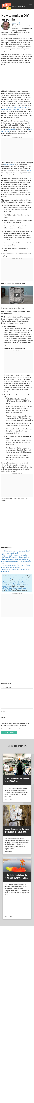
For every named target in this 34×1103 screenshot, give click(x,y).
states (29, 171)
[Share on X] (2, 549)
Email (3, 717)
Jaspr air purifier (10, 129)
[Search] (26, 5)
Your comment (6, 687)
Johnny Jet (16, 23)
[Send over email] (2, 558)
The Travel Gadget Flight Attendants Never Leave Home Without (16, 582)
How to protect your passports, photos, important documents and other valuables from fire (16, 561)
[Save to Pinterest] (2, 554)
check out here (9, 165)
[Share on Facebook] (2, 545)
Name (3, 711)
